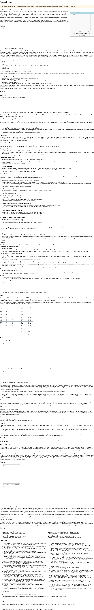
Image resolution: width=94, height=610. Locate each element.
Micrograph (5, 112)
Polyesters (38, 522)
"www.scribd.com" (55, 567)
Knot (50, 530)
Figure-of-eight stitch (6, 393)
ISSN (21, 544)
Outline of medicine (53, 533)
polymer (54, 523)
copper (56, 508)
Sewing (51, 535)
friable (31, 55)
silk (33, 509)
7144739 (74, 549)
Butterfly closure (5, 533)
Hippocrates (41, 513)
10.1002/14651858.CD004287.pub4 (61, 574)
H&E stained (13, 112)
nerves (30, 509)
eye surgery (49, 83)
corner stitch (53, 387)
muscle (22, 509)
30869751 (33, 544)
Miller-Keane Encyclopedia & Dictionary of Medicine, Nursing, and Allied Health (21, 584)
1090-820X (25, 544)
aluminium (62, 508)
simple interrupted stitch (30, 385)
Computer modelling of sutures (8, 596)
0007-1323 (31, 561)
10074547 (74, 574)
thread (36, 13)
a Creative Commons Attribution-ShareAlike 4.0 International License (28, 609)
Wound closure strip (53, 537)
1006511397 (23, 547)
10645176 (63, 561)
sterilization (17, 517)
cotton (1, 509)
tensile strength (57, 17)
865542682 (30, 566)
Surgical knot (9, 340)
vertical (1, 386)
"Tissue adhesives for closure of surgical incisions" (82, 571)
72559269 (56, 566)
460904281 (30, 575)
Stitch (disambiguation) (26, 9)
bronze (66, 508)
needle (22, 13)
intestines (36, 516)
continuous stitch (71, 386)
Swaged (27, 52)
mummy (48, 511)
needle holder (82, 33)
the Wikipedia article (20, 604)
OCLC (18, 547)
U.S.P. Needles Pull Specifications (47, 88)
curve (8, 68)
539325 (85, 552)
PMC (70, 544)
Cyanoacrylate (5, 537)
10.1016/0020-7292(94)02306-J (71, 565)
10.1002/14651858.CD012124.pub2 (61, 549)
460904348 (39, 577)
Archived (42, 548)
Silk (1, 233)
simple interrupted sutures (39, 368)
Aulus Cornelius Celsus (72, 513)
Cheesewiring (5, 535)
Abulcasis (68, 514)
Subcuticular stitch (6, 394)
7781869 (83, 565)
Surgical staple (52, 536)
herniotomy (14, 484)
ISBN (6, 547)
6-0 (80, 31)
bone (43, 508)
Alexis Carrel (5, 530)
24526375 (82, 544)
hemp (91, 508)
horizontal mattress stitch (10, 386)
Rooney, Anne (54, 580)
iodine (6, 519)
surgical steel (26, 244)
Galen (1, 514)
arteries (19, 509)
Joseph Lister (3, 517)
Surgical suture (23, 594)
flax (88, 508)
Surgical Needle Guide (8, 548)
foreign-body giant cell (60, 112)
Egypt (29, 511)
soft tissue (9, 411)
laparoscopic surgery (43, 73)
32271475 (81, 549)
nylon (13, 244)
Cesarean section (85, 419)
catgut (19, 144)
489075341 (13, 553)
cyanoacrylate (6, 447)
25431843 (82, 574)
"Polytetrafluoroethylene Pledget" (58, 568)
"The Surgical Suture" (25, 543)
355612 (66, 554)
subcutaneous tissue (12, 193)
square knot (23, 403)
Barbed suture (5, 532)
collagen (51, 144)
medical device (28, 11)
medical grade (33, 455)
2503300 (56, 561)
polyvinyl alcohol (28, 522)
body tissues (40, 11)
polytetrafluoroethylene (56, 440)
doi (10, 544)
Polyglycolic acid (4, 523)
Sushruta (13, 513)
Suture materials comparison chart (18, 97)
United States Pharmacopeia (19, 297)
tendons (15, 509)
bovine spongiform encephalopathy (45, 525)
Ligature (51, 532)
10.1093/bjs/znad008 (21, 561)
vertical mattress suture (53, 368)
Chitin (3, 536)
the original (69, 567)
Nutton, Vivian (54, 577)
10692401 (74, 544)
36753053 (40, 561)
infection (13, 405)
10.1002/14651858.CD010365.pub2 (61, 544)
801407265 (21, 570)
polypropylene (87, 31)
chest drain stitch (44, 387)
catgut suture (38, 514)
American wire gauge (30, 306)
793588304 (27, 563)
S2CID (52, 566)
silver (53, 508)
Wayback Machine (17, 551)
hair (12, 509)
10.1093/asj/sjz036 (15, 544)
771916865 (16, 572)
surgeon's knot (30, 403)
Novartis (26, 551)
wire (69, 508)
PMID (29, 544)
